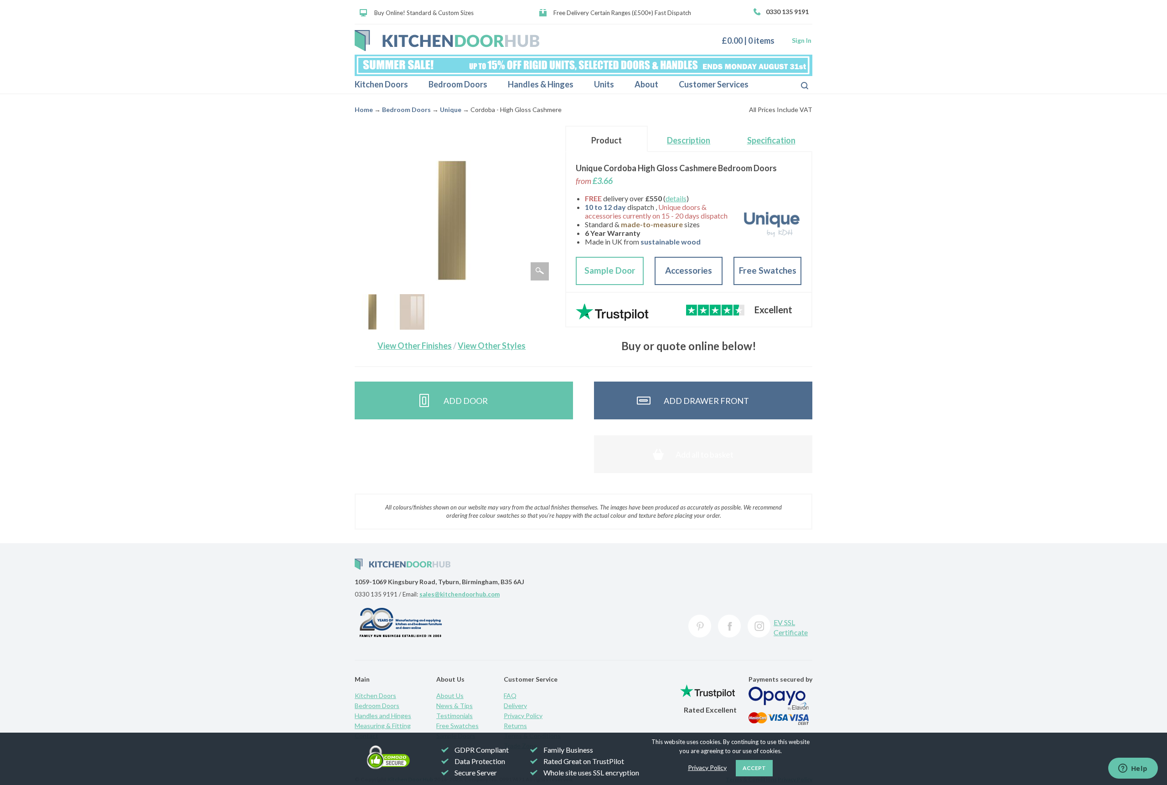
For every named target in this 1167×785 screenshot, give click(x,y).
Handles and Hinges (383, 715)
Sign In (801, 40)
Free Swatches (767, 270)
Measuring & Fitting (383, 725)
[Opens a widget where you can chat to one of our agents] (1133, 769)
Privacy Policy (523, 715)
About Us (450, 695)
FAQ (510, 695)
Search (797, 84)
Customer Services (714, 84)
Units (604, 84)
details (676, 198)
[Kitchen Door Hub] (447, 40)
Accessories (688, 270)
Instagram (759, 626)
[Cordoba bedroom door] (372, 312)
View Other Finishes (414, 346)
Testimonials (454, 715)
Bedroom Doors (458, 84)
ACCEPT (754, 768)
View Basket (751, 40)
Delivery (515, 705)
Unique (450, 109)
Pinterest (699, 626)
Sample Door (609, 270)
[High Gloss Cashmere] (412, 312)
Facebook (729, 626)
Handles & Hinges (540, 84)
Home (364, 109)
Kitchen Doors (381, 84)
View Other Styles (492, 346)
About (646, 84)
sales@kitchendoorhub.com (459, 594)
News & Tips (454, 705)
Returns (515, 725)
